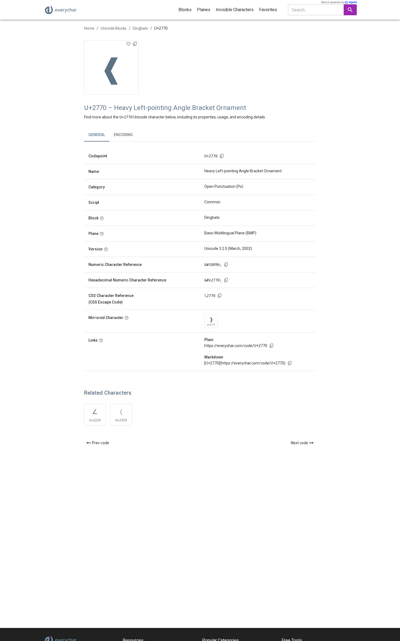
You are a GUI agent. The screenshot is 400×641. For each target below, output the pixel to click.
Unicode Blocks (114, 28)
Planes (203, 9)
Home (89, 28)
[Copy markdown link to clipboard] (290, 363)
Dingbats (140, 28)
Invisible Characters (235, 9)
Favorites (268, 9)
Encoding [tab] (123, 135)
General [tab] (96, 135)
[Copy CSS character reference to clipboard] (219, 295)
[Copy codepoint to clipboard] (222, 156)
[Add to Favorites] (128, 44)
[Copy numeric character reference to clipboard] (226, 264)
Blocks (185, 9)
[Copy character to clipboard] (135, 44)
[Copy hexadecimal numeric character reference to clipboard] (226, 280)
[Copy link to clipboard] (271, 345)
